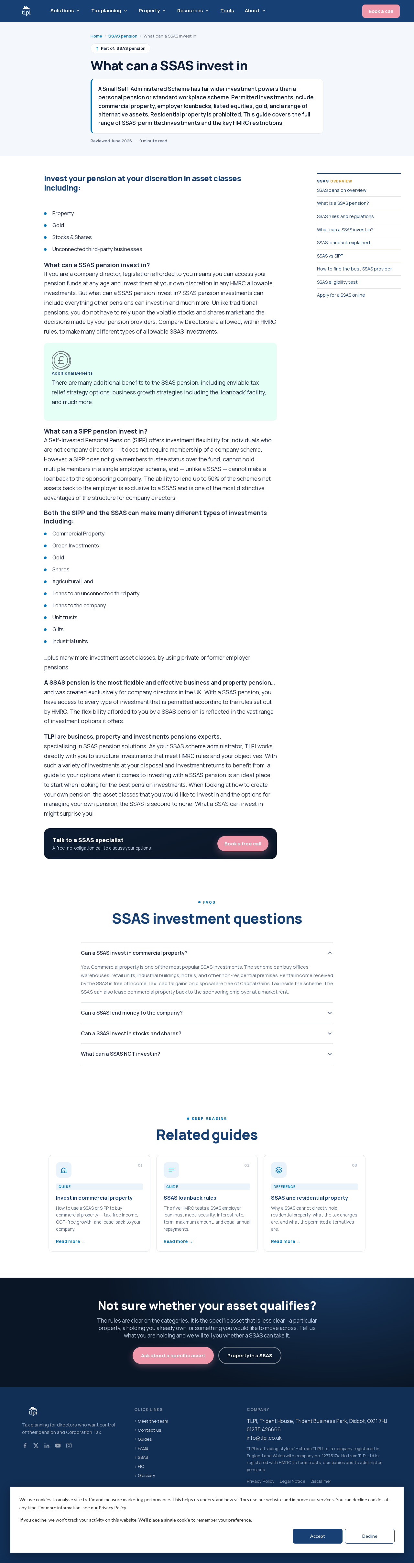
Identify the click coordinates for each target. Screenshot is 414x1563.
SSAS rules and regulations (345, 216)
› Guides (143, 1439)
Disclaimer (320, 1481)
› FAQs (141, 1448)
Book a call (381, 11)
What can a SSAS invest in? (345, 229)
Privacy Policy (261, 1481)
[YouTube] (58, 1445)
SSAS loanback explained (343, 242)
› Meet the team (151, 1421)
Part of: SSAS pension (120, 48)
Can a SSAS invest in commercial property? (134, 952)
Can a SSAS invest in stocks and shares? (131, 1033)
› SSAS (141, 1457)
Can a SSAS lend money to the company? (132, 1012)
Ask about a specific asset (173, 1355)
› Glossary (144, 1475)
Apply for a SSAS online (341, 295)
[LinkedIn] (47, 1445)
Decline (369, 1536)
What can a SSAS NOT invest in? (120, 1053)
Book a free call (242, 843)
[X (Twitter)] (36, 1445)
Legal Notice (292, 1481)
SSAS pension (122, 36)
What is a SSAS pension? (343, 203)
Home (96, 36)
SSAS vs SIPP (330, 256)
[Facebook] (25, 1445)
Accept (317, 1536)
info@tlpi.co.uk (264, 1437)
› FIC (139, 1466)
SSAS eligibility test (337, 282)
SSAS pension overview (341, 190)
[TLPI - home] (26, 11)
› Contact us (147, 1430)
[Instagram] (69, 1445)
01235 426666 (264, 1429)
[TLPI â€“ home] (70, 1411)
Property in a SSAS (249, 1355)
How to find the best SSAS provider (354, 269)
